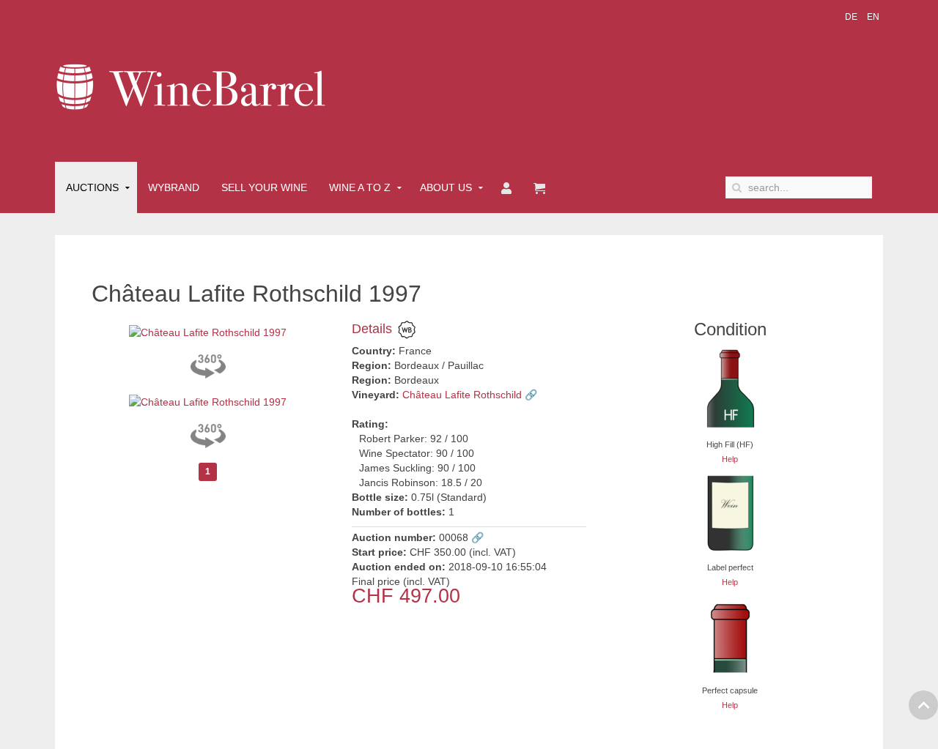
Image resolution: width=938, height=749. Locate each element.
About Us (446, 187)
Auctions (92, 187)
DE (852, 17)
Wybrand (173, 187)
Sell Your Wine (264, 187)
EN (873, 17)
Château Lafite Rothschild (462, 394)
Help (730, 459)
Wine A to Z (360, 187)
